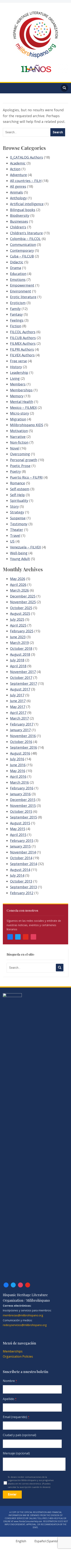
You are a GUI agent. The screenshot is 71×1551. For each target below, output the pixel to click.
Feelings (16, 320)
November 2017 (23, 671)
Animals (16, 192)
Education (18, 273)
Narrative (18, 436)
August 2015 (20, 823)
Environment (20, 291)
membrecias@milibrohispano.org (23, 1315)
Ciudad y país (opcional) (19, 1435)
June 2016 (18, 765)
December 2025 (22, 596)
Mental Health (21, 401)
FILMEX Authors (23, 343)
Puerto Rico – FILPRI (26, 477)
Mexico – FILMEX (23, 407)
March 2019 (19, 642)
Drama (15, 267)
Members (18, 384)
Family (15, 308)
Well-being (18, 553)
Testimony (18, 524)
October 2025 (21, 607)
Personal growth (23, 460)
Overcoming (20, 454)
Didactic (16, 262)
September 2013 (23, 887)
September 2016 (23, 747)
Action (15, 169)
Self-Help (17, 495)
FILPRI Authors (22, 349)
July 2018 (17, 660)
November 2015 (23, 805)
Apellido (9, 1399)
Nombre (10, 1381)
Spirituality (19, 500)
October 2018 (21, 648)
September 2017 (23, 683)
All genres (18, 186)
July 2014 (17, 875)
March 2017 (19, 718)
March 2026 (19, 590)
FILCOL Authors (22, 332)
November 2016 (23, 735)
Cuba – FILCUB (22, 256)
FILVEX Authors (22, 355)
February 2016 (21, 788)
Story (14, 506)
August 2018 (20, 654)
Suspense (18, 518)
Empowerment (22, 285)
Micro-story (19, 413)
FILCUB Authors (23, 337)
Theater (16, 529)
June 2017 (18, 700)
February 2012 (21, 893)
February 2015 (21, 840)
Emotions (18, 279)
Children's (18, 227)
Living (15, 378)
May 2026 (17, 578)
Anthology (18, 198)
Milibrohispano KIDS (26, 425)
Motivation (19, 430)
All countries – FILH (25, 180)
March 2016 (19, 782)
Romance (17, 483)
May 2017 (17, 706)
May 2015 (17, 828)
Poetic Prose (20, 465)
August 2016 (20, 753)
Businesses (19, 221)
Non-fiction (19, 442)
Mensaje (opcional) (16, 1453)
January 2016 (20, 794)
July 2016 (17, 759)
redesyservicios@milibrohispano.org (25, 1325)
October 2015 (21, 811)
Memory (16, 396)
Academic (18, 163)
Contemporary (22, 250)
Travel (15, 535)
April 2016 (18, 776)
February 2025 (21, 631)
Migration (18, 419)
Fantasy (16, 314)
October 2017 (21, 677)
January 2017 (20, 730)
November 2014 (23, 852)
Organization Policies (18, 1356)
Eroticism (18, 302)
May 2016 (17, 770)
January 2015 (20, 846)
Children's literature (26, 233)
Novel (14, 448)
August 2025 (20, 613)
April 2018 (18, 666)
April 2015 (18, 834)
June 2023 (18, 637)
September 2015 (23, 817)
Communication (23, 244)
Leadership (19, 372)
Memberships (21, 390)
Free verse (18, 361)
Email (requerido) (16, 1417)
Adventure (18, 174)
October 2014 (21, 858)
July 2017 (17, 695)
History (16, 367)
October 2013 (21, 881)
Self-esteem (19, 489)
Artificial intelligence (27, 204)
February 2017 (21, 724)
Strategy (17, 512)
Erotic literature (23, 297)
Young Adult (20, 558)
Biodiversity (19, 215)
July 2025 (17, 619)
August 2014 (20, 869)
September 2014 (23, 863)
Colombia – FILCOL (25, 238)
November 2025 (23, 602)
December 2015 (22, 799)
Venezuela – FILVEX (25, 547)
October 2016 (21, 741)
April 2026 (18, 584)
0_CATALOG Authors (26, 157)
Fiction (15, 326)
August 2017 (20, 689)
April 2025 (18, 625)
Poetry (15, 471)
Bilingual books (22, 209)
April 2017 (18, 712)
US (12, 541)
